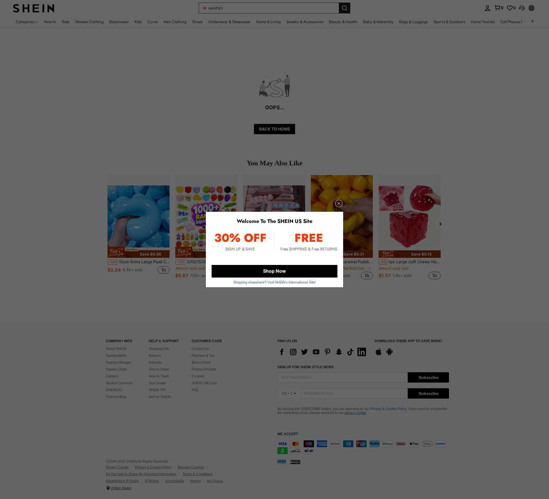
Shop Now (274, 271)
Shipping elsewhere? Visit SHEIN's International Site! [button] (274, 282)
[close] (339, 203)
